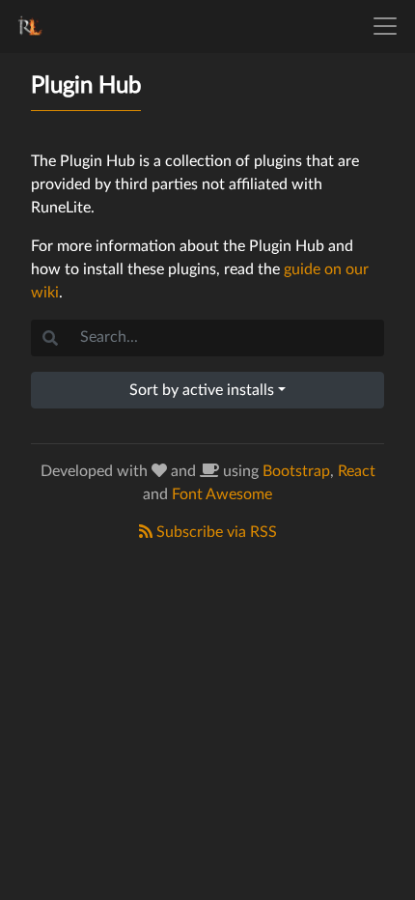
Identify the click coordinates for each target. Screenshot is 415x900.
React (356, 471)
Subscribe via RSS (214, 532)
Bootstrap (296, 471)
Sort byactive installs (201, 390)
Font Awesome (222, 494)
